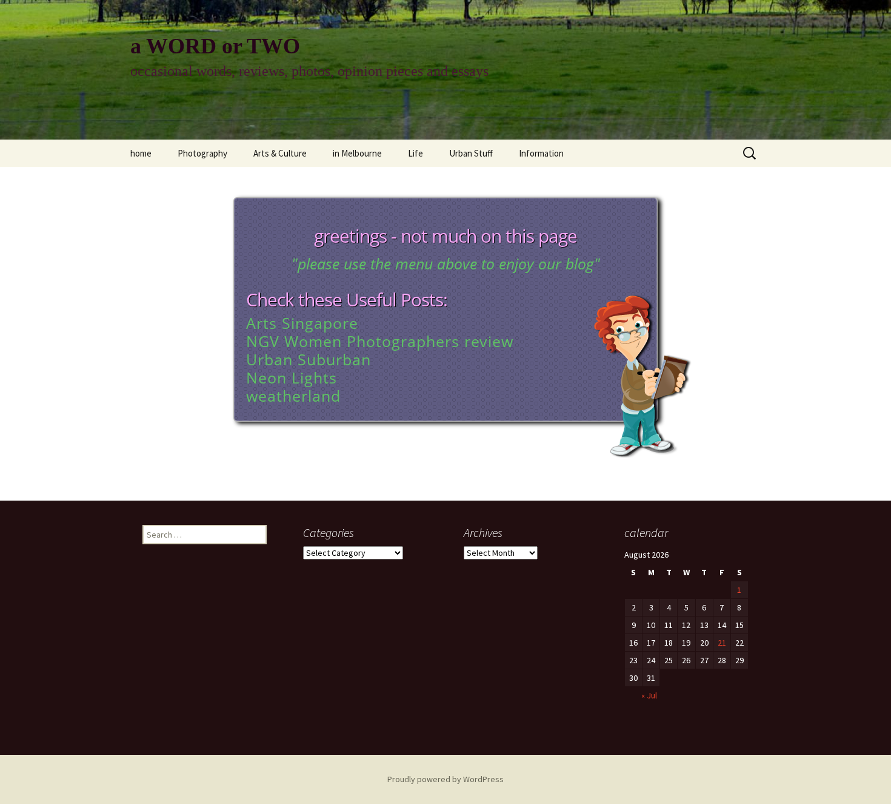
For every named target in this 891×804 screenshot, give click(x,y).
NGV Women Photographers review (379, 341)
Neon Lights (291, 377)
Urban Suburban (308, 359)
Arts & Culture (280, 153)
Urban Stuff (471, 153)
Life (415, 153)
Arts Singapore (302, 322)
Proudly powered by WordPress (445, 779)
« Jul (649, 695)
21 (722, 642)
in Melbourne (357, 153)
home (141, 153)
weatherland (293, 395)
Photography (202, 153)
